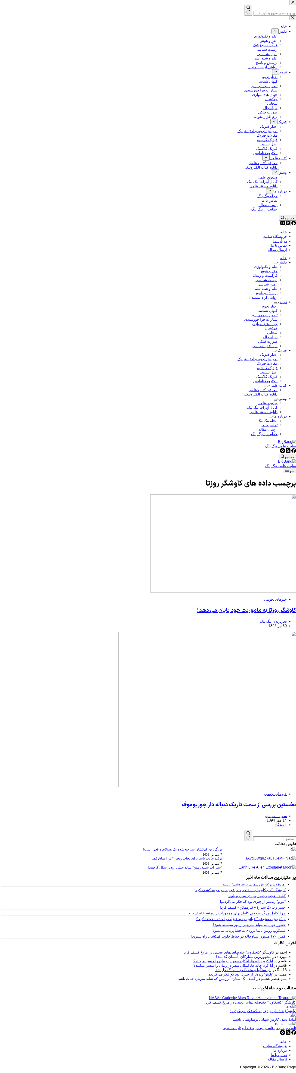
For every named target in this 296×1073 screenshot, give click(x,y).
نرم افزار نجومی (265, 346)
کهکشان (271, 328)
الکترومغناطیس (265, 381)
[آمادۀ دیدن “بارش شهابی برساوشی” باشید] (293, 1015)
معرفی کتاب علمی (263, 390)
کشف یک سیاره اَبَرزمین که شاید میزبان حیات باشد (217, 979)
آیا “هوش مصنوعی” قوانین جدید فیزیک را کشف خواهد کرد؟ (241, 919)
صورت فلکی (268, 341)
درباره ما (280, 241)
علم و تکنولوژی (266, 267)
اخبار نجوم (270, 306)
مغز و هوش (268, 271)
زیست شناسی (267, 280)
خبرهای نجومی (275, 599)
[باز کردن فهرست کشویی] (275, 263)
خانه (283, 232)
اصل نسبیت (268, 372)
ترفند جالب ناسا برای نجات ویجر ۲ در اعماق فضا (186, 858)
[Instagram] (282, 224)
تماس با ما (279, 245)
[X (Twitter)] (287, 224)
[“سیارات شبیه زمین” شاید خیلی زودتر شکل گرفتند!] (267, 867)
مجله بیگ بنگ (267, 421)
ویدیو (283, 399)
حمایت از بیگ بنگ (264, 434)
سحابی (272, 333)
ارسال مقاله (277, 250)
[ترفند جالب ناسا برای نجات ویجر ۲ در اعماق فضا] (271, 858)
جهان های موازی (265, 324)
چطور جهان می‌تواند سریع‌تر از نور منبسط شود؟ (249, 925)
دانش (283, 262)
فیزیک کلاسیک (267, 377)
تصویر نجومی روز (264, 315)
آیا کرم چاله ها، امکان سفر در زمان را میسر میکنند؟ (233, 961)
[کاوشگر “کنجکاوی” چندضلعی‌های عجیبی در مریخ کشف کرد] (252, 998)
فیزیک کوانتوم (267, 368)
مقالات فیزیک (267, 363)
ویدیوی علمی (268, 403)
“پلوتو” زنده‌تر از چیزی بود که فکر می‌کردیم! (253, 902)
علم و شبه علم (266, 289)
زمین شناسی (267, 284)
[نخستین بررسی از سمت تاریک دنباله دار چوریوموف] (207, 786)
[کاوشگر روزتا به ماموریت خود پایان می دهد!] (223, 591)
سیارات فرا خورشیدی (261, 319)
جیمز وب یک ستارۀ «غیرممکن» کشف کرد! (253, 907)
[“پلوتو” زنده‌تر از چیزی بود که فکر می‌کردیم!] (291, 1006)
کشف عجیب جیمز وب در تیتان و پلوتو (257, 896)
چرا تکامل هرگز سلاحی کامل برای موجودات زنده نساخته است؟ (237, 913)
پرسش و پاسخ (267, 293)
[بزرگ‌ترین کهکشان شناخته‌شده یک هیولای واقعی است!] (293, 849)
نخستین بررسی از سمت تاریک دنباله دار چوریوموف (239, 805)
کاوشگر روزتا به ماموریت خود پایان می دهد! (246, 610)
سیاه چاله (270, 337)
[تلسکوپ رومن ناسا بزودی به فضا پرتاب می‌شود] (285, 1024)
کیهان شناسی (267, 311)
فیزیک (282, 350)
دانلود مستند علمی (264, 412)
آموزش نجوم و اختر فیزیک (257, 359)
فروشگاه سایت (275, 236)
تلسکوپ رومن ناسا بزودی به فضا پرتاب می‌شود (249, 930)
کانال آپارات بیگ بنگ (262, 407)
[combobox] (274, 838)
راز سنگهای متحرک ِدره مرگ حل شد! (243, 970)
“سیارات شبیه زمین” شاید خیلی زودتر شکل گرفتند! (185, 867)
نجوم (283, 302)
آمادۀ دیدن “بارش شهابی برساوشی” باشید (254, 884)
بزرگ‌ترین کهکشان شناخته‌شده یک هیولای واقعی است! (182, 849)
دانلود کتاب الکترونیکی (261, 394)
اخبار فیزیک (269, 355)
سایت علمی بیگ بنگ (280, 446)
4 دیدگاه (280, 825)
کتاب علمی (278, 385)
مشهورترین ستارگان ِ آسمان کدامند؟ (243, 957)
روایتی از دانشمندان (263, 297)
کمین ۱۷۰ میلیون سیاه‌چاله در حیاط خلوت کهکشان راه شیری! (238, 936)
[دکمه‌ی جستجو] (248, 836)
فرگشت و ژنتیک (265, 275)
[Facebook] (293, 224)
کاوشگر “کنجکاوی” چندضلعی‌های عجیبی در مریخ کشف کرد (240, 890)
